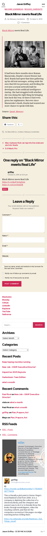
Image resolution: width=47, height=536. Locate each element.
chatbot (20, 132)
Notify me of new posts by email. (17, 278)
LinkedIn (6, 305)
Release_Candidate (33, 9)
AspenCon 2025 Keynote (14, 372)
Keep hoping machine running (16, 362)
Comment (6, 215)
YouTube (6, 311)
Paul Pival (6, 394)
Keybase (6, 308)
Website (5, 256)
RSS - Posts (7, 429)
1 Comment (25, 22)
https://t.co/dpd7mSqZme (13, 182)
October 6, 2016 (36, 19)
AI (6, 132)
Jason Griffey (23, 4)
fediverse (6, 314)
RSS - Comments (9, 435)
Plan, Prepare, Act (20, 412)
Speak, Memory (17, 111)
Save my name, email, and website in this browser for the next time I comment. (23, 268)
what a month (8, 382)
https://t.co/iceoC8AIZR (12, 185)
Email (5, 246)
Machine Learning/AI (14, 9)
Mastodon (6, 297)
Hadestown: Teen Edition (14, 377)
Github (5, 303)
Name (5, 236)
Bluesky (6, 300)
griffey (5, 412)
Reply (5, 189)
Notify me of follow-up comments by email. (20, 273)
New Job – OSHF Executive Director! (19, 367)
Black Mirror (8, 30)
